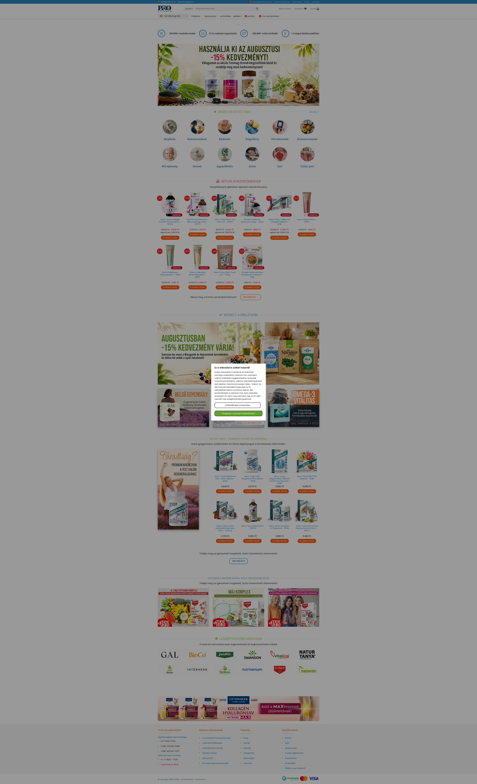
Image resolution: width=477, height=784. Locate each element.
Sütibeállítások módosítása (237, 405)
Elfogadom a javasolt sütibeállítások (238, 413)
